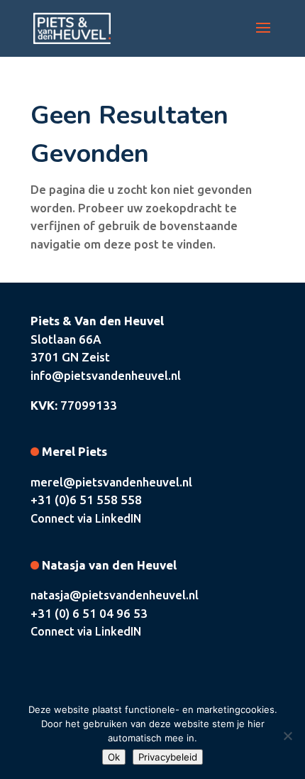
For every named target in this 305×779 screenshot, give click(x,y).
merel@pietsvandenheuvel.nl (111, 482)
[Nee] (287, 736)
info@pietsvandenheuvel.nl (105, 375)
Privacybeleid (167, 757)
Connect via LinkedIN (85, 518)
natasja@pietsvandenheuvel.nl (114, 594)
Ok (114, 757)
